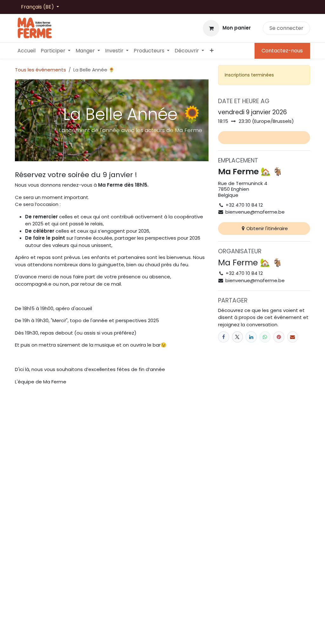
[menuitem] (26, 50)
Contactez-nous (282, 50)
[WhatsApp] (265, 336)
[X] (237, 336)
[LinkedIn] (251, 336)
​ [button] (264, 137)
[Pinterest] (278, 336)
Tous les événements (40, 69)
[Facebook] (223, 336)
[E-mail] (292, 336)
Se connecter (286, 28)
